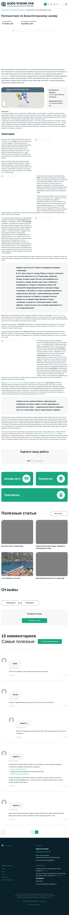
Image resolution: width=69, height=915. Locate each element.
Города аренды (7, 865)
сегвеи (55, 205)
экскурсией (4, 76)
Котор (3, 871)
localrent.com (59, 875)
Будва (56, 326)
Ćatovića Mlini (61, 315)
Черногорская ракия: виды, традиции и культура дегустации (50, 547)
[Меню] (66, 4)
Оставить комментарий (50, 641)
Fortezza (59, 122)
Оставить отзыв (34, 620)
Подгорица (5, 877)
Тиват (3, 874)
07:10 (10, 668)
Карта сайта (43, 901)
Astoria (3, 172)
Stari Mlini (54, 315)
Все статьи (59, 513)
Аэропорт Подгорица (7, 879)
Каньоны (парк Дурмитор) (18, 769)
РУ (45, 4)
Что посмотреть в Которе (10, 578)
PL (57, 4)
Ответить (12, 675)
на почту (45, 870)
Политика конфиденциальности (31, 901)
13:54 (10, 699)
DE (51, 4)
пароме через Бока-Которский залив (48, 433)
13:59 (17, 727)
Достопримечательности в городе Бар (50, 578)
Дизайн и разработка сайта (34, 904)
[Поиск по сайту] (61, 4)
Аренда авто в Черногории (9, 10)
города (12, 141)
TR (54, 4)
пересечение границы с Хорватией (15, 382)
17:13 (10, 809)
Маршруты (22, 10)
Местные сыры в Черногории (12, 546)
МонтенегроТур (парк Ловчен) (19, 774)
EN (48, 4)
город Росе (39, 344)
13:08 (10, 760)
